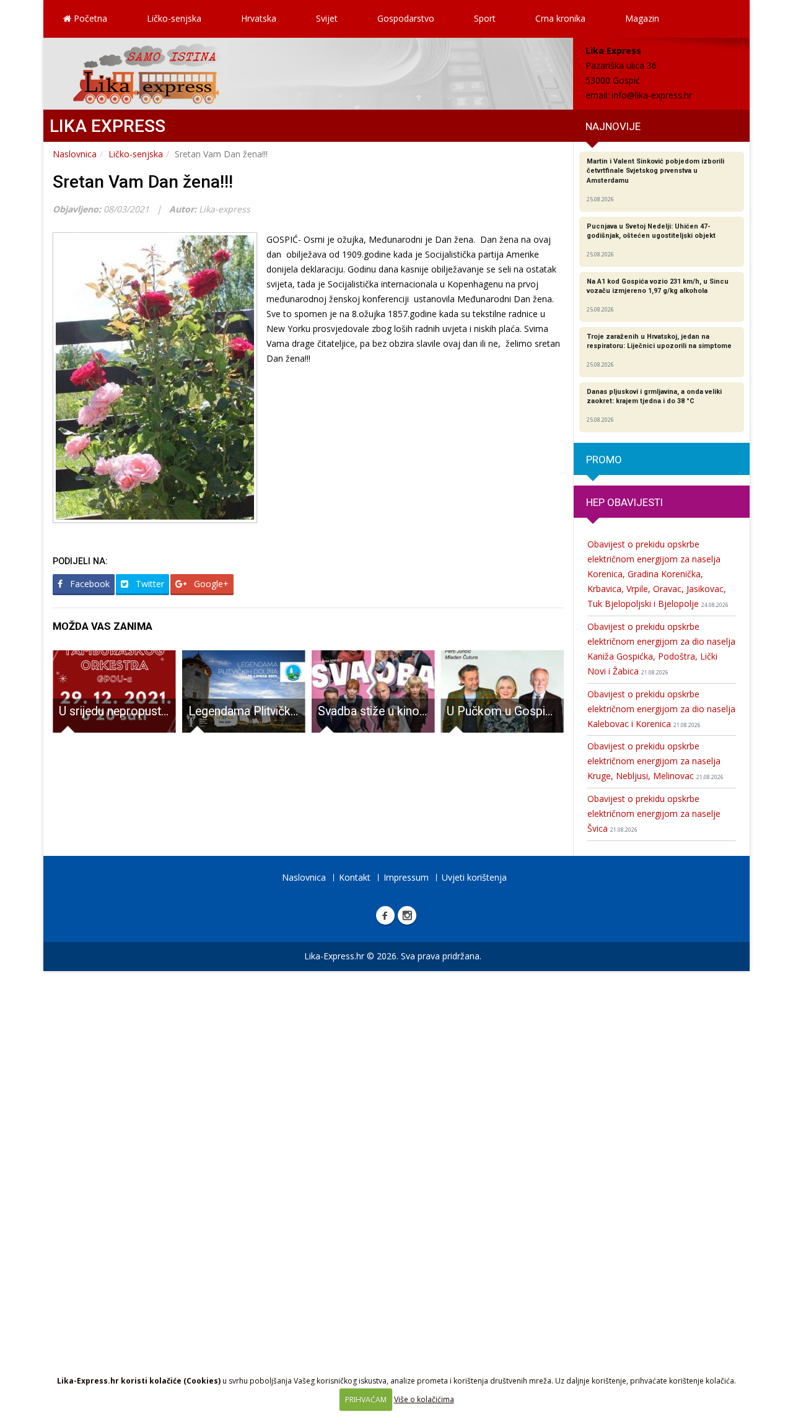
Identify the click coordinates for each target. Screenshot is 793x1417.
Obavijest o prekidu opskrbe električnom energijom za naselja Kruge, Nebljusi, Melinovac (655, 761)
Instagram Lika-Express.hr (407, 915)
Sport (485, 18)
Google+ (210, 584)
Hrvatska (258, 18)
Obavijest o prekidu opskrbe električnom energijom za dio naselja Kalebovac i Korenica (661, 709)
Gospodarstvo (405, 18)
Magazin (642, 18)
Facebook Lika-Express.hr (385, 915)
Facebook (89, 584)
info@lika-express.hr (651, 95)
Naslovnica (75, 154)
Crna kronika (560, 18)
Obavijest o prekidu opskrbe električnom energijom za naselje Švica (654, 813)
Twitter (148, 584)
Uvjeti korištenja (474, 877)
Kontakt (354, 877)
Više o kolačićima (424, 1399)
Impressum (406, 877)
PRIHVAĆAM (366, 1399)
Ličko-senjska (174, 18)
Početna (89, 18)
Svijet (327, 18)
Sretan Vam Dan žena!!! (143, 182)
